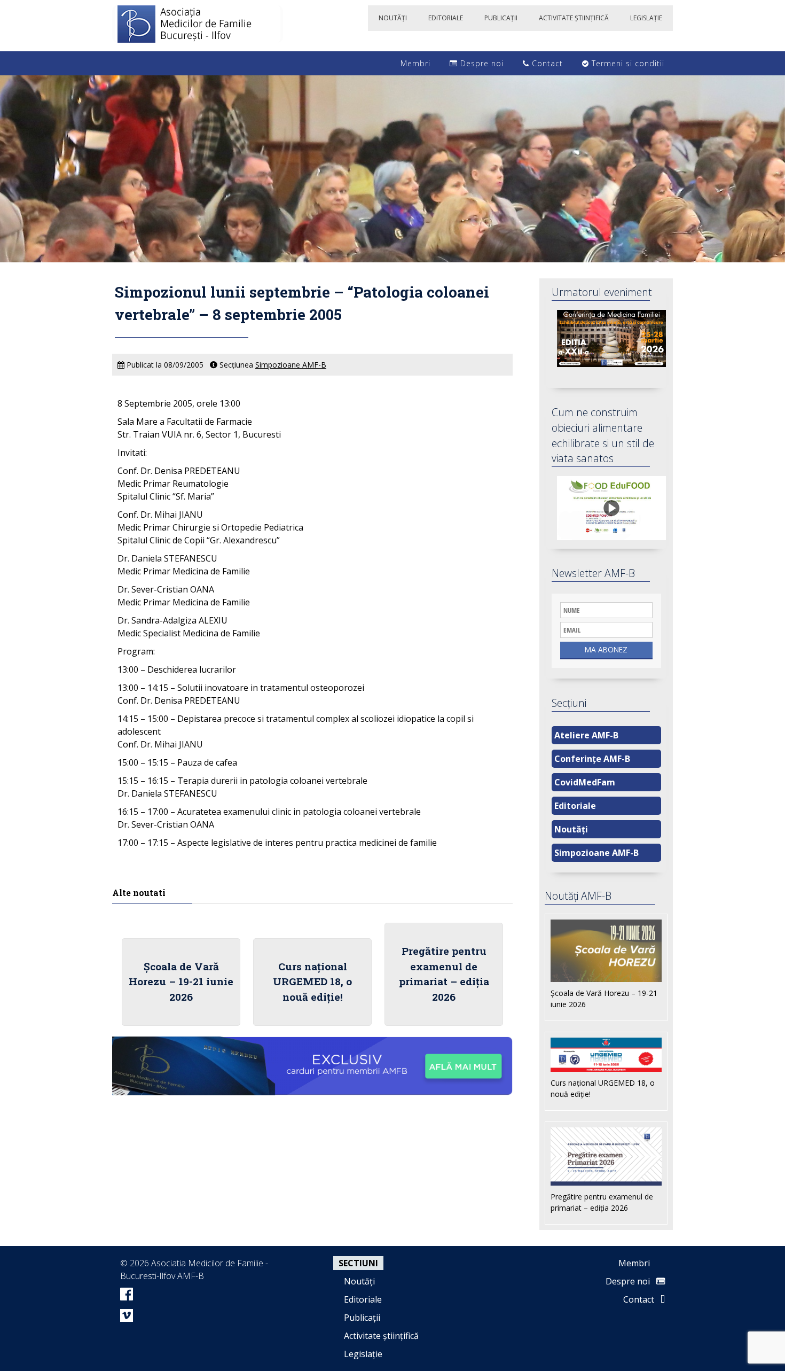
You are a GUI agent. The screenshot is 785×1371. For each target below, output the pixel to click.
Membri (414, 63)
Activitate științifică (381, 1336)
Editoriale (575, 806)
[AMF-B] (197, 25)
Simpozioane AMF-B (290, 365)
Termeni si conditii (626, 63)
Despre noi (481, 63)
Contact (546, 63)
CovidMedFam (584, 782)
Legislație (363, 1354)
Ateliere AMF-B (586, 735)
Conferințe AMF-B (592, 759)
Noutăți (571, 829)
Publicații (362, 1317)
